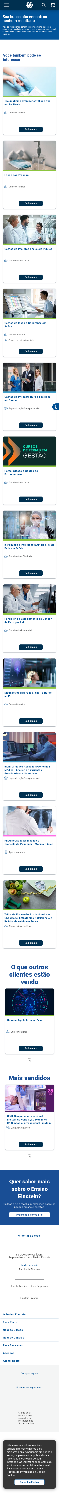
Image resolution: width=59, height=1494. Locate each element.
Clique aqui (24, 1412)
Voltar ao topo (30, 1235)
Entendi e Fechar (29, 1482)
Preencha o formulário (29, 1214)
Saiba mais (31, 129)
